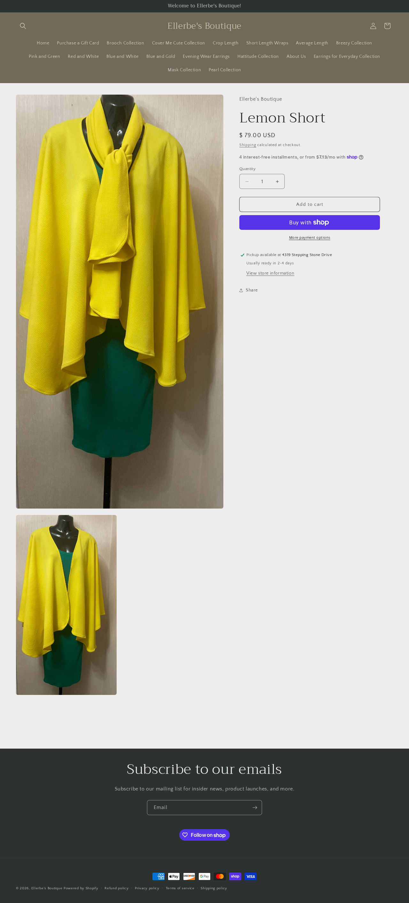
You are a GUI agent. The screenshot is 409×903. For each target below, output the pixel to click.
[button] (23, 26)
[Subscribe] (255, 807)
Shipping (247, 145)
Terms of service (180, 888)
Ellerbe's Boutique (47, 888)
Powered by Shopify (81, 888)
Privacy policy (147, 888)
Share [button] (252, 289)
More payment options (309, 238)
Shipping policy (214, 888)
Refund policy (116, 888)
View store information (270, 273)
